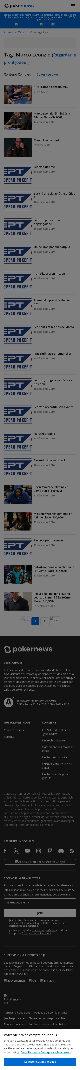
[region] (40, 1049)
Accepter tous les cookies (40, 1062)
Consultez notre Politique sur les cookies (45, 1052)
